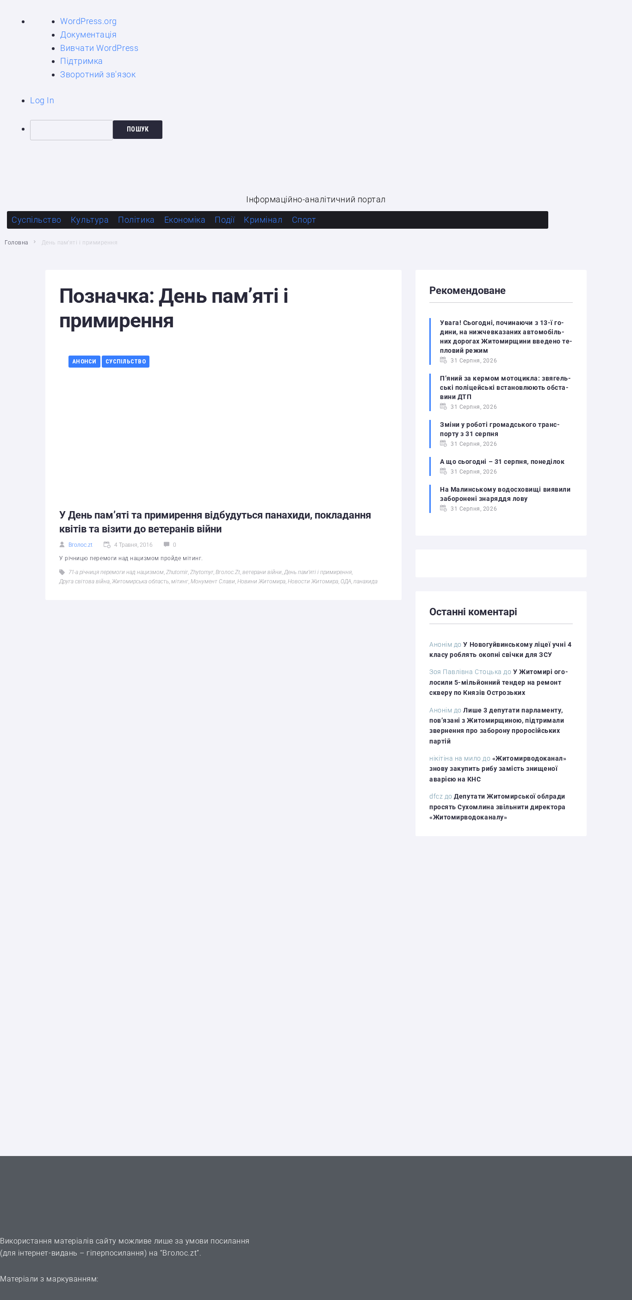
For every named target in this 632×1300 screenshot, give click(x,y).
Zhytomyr (201, 572)
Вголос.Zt (228, 572)
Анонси (84, 361)
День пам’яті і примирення (318, 572)
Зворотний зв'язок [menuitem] (98, 74)
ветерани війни (262, 572)
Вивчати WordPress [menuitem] (99, 48)
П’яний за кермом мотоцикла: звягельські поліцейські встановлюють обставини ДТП (505, 387)
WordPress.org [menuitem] (88, 21)
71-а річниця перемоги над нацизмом (116, 572)
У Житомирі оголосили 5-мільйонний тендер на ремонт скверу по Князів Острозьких (498, 682)
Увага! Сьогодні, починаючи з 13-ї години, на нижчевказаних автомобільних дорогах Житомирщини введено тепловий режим (506, 336)
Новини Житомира (261, 581)
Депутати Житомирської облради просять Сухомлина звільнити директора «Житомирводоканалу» (497, 807)
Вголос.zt (80, 545)
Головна (16, 242)
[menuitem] (331, 130)
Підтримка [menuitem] (81, 61)
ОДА (346, 581)
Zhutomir (177, 572)
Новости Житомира (313, 581)
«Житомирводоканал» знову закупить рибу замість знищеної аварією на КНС (498, 769)
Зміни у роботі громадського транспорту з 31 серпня (500, 429)
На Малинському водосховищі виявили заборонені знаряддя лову (505, 494)
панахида (365, 581)
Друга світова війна (84, 581)
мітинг (179, 581)
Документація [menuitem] (88, 34)
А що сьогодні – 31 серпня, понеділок (502, 461)
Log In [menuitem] (42, 100)
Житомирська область (140, 581)
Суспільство (125, 361)
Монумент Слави (213, 581)
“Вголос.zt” (179, 1253)
